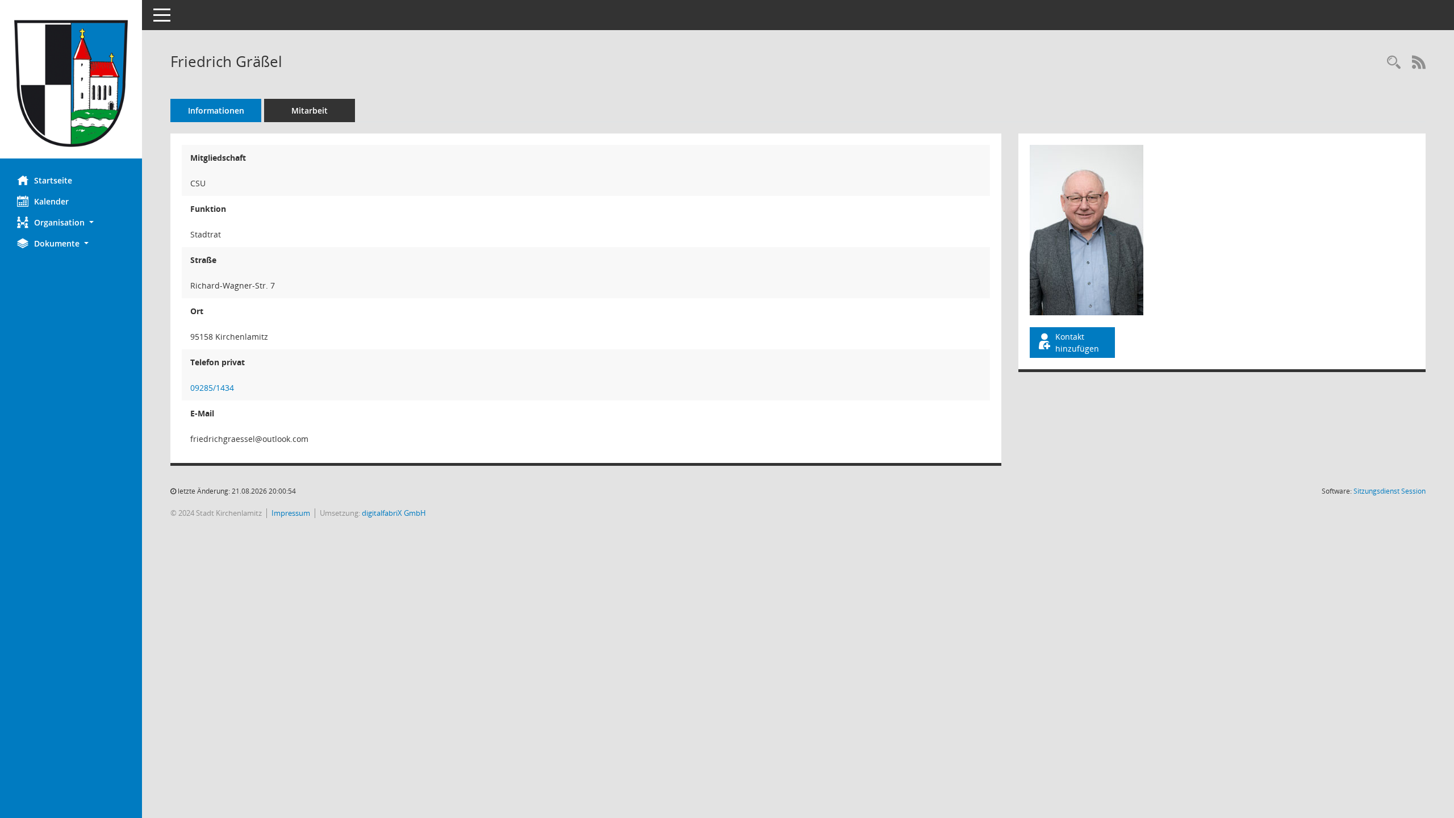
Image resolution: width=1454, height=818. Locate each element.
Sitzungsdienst (1389, 491)
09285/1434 (212, 387)
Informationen (216, 110)
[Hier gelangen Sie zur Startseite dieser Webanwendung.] (71, 83)
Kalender (51, 201)
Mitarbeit (309, 110)
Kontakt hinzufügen (1077, 342)
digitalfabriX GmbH (394, 513)
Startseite (53, 180)
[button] (71, 222)
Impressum (290, 513)
